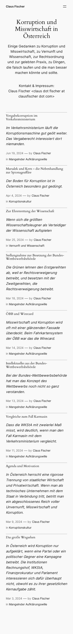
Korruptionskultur (20, 201)
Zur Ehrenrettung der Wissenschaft (30, 211)
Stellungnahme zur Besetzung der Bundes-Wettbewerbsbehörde (35, 257)
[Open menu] (64, 6)
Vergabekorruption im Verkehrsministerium (22, 117)
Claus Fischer (15, 6)
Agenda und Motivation (22, 466)
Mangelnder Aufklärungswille (28, 159)
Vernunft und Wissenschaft (26, 245)
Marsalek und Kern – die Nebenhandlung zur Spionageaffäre (34, 170)
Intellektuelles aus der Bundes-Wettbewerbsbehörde (26, 365)
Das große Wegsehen (20, 537)
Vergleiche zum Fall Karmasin (26, 417)
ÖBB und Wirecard (19, 314)
